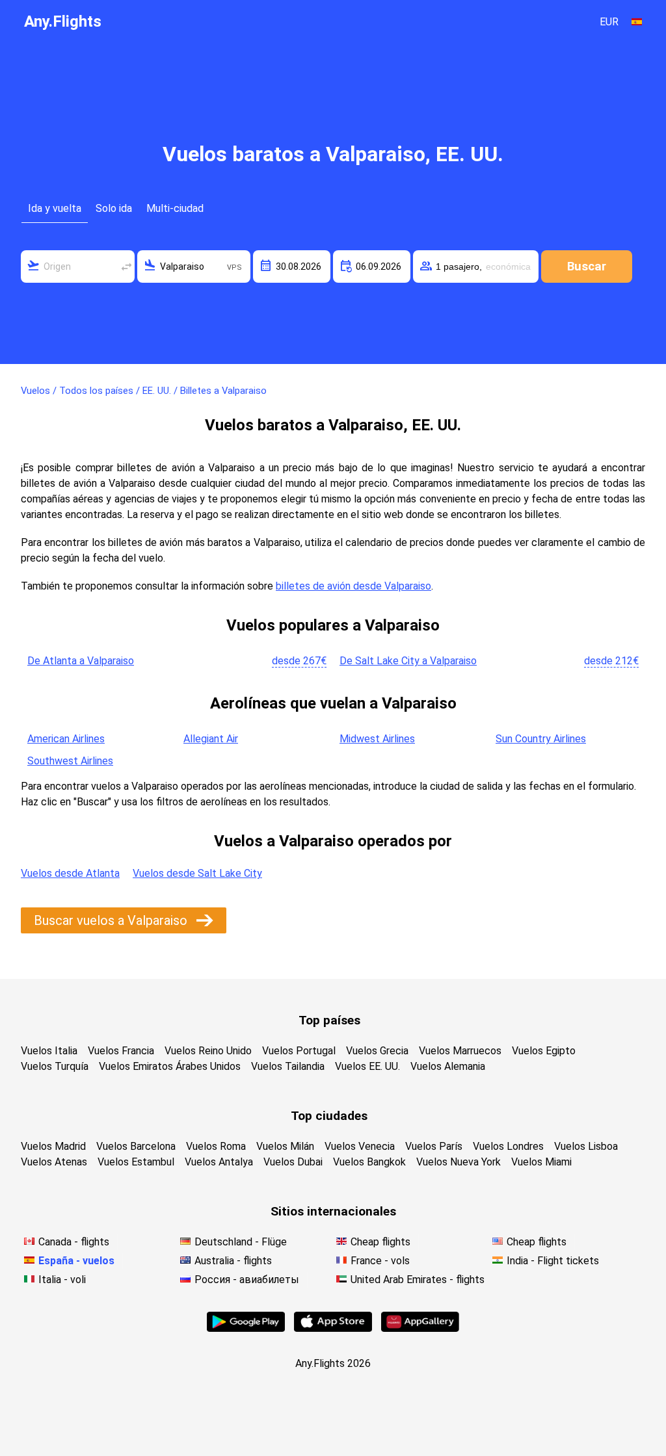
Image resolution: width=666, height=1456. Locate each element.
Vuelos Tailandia (288, 1066)
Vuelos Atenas (54, 1162)
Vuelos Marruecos (460, 1051)
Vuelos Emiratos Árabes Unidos (170, 1066)
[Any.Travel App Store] (333, 1328)
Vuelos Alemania (447, 1066)
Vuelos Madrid (53, 1146)
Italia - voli (62, 1279)
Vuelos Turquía (54, 1066)
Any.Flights (62, 21)
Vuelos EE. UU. (367, 1066)
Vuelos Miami (541, 1162)
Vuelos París (433, 1146)
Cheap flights (380, 1242)
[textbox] (78, 266)
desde (299, 661)
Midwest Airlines (377, 739)
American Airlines (66, 739)
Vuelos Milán (285, 1146)
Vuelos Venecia (360, 1146)
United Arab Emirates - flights (418, 1279)
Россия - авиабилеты (246, 1279)
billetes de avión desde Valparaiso (353, 586)
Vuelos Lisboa (586, 1146)
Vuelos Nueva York (458, 1162)
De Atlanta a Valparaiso (80, 661)
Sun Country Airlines (541, 739)
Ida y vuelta (54, 208)
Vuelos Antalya (219, 1162)
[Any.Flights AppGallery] (420, 1328)
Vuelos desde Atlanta (70, 873)
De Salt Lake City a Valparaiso (408, 661)
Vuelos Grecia (377, 1051)
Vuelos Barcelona (136, 1146)
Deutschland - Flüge (240, 1242)
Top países (329, 1020)
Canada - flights (73, 1242)
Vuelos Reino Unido (208, 1051)
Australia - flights (233, 1260)
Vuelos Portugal (299, 1051)
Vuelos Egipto (544, 1051)
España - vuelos (76, 1260)
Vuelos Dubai (293, 1162)
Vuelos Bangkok (369, 1162)
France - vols (380, 1260)
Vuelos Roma (216, 1146)
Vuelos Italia (49, 1051)
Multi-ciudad (175, 208)
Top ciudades (329, 1115)
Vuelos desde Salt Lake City (197, 873)
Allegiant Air (210, 739)
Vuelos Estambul (136, 1162)
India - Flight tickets (553, 1260)
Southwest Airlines (70, 761)
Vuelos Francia (121, 1051)
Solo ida (114, 208)
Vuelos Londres (508, 1146)
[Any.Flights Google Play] (246, 1328)
